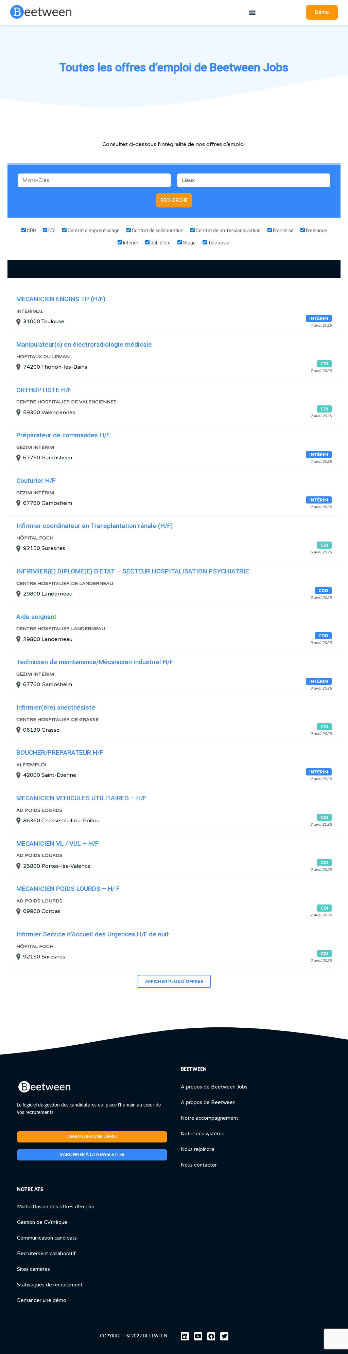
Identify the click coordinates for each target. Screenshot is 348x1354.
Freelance (316, 230)
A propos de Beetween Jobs (214, 1087)
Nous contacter (199, 1165)
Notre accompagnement (209, 1118)
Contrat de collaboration (157, 230)
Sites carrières (33, 1269)
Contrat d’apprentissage (93, 230)
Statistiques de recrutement (50, 1285)
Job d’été (160, 242)
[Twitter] (224, 1336)
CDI (51, 230)
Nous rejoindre (197, 1149)
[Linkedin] (185, 1336)
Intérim (130, 242)
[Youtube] (198, 1336)
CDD (31, 230)
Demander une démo (41, 1300)
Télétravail (218, 242)
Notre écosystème (203, 1134)
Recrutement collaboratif (46, 1254)
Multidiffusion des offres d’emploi (55, 1207)
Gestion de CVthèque (42, 1222)
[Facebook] (211, 1336)
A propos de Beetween (208, 1102)
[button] (252, 12)
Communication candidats (47, 1238)
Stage (189, 242)
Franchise (283, 230)
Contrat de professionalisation (228, 230)
